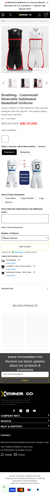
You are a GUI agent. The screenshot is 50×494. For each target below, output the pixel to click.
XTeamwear (19, 476)
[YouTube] (34, 410)
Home (3, 21)
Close (48, 3)
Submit (25, 380)
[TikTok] (27, 410)
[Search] (10, 14)
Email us (21, 455)
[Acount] (39, 14)
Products (10, 21)
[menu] (3, 14)
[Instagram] (20, 410)
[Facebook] (14, 410)
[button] (41, 70)
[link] (12, 346)
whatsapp (8, 455)
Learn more (10, 263)
